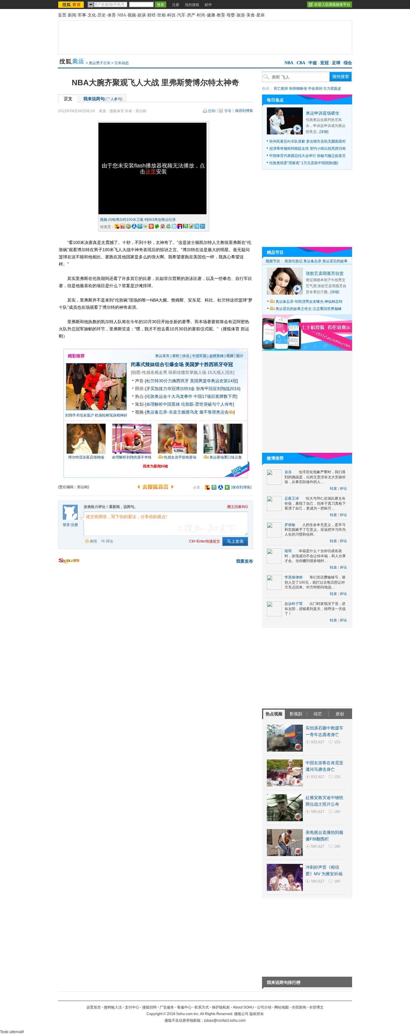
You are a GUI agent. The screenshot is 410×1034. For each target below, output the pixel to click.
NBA (121, 15)
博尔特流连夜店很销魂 (86, 457)
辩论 (109, 541)
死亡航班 (281, 88)
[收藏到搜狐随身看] (227, 487)
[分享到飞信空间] (191, 226)
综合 (348, 63)
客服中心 (184, 1007)
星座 (260, 15)
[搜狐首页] (71, 4)
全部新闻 (299, 1007)
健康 (211, 15)
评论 (343, 488)
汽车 (181, 15)
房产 (191, 15)
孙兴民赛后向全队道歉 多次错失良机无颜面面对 (307, 141)
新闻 (72, 15)
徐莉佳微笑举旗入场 (187, 372)
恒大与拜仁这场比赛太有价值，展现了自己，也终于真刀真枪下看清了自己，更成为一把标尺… (315, 503)
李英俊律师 (294, 577)
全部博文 (316, 1007)
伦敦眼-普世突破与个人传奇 (207, 404)
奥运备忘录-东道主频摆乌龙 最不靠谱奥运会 (187, 412)
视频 (132, 15)
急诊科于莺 (294, 604)
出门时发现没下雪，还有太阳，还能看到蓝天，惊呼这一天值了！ (315, 609)
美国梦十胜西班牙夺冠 (209, 364)
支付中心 (132, 1007)
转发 (333, 488)
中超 (313, 63)
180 (337, 812)
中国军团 (199, 356)
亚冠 (324, 63)
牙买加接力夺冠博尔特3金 (170, 388)
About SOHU (243, 1007)
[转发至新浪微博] (122, 226)
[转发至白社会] (174, 226)
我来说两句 (102, 98)
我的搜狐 (192, 5)
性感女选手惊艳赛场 (180, 457)
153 (337, 742)
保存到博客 (244, 111)
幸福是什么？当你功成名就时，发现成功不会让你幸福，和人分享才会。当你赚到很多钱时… (315, 556)
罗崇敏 (290, 525)
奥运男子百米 (99, 63)
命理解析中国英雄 (163, 404)
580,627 (317, 812)
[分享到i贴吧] (179, 226)
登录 (66, 525)
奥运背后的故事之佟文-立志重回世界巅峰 (309, 309)
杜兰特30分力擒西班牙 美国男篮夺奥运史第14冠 (191, 380)
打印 (212, 111)
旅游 (241, 15)
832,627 (317, 742)
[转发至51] (202, 226)
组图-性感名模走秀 (149, 372)
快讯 (185, 356)
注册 (175, 5)
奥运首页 (162, 356)
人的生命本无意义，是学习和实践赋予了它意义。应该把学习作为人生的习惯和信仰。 (315, 530)
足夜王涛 (292, 498)
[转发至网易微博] (162, 226)
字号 (227, 111)
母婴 (231, 15)
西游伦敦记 (294, 261)
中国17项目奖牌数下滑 (215, 396)
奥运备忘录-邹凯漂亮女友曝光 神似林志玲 (309, 301)
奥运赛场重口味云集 (226, 457)
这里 (150, 172)
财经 (151, 15)
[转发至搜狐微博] (117, 226)
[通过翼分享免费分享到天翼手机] (145, 226)
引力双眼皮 (332, 88)
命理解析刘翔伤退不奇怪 (132, 457)
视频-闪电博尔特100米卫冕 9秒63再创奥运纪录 (138, 220)
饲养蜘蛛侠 (298, 88)
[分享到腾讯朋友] (157, 226)
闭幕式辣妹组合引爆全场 (157, 364)
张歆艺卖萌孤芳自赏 (325, 273)
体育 (111, 15)
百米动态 (121, 63)
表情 (93, 541)
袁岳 (288, 472)
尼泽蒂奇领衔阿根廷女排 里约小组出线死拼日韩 (307, 148)
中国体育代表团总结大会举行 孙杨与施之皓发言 (307, 156)
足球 (336, 63)
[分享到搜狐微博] (207, 487)
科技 (171, 15)
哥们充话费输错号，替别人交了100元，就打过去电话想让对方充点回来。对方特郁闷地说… (315, 582)
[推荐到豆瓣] (185, 226)
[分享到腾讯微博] (139, 226)
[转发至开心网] (151, 226)
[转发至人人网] (134, 226)
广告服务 (167, 1007)
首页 (62, 15)
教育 (221, 15)
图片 (239, 356)
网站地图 (281, 1007)
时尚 (201, 15)
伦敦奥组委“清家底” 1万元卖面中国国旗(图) (303, 163)
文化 (92, 15)
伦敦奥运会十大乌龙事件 (169, 396)
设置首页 (93, 1007)
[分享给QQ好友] (214, 487)
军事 (82, 15)
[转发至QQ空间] (128, 226)
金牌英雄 (216, 356)
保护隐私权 (221, 1007)
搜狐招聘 (149, 1007)
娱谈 (141, 15)
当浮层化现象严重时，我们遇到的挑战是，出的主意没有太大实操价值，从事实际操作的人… (315, 477)
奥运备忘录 (312, 261)
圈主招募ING (237, 507)
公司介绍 (264, 1007)
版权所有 (256, 1014)
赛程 (175, 356)
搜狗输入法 (113, 1007)
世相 (161, 15)
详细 (323, 132)
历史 (102, 15)
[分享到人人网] (220, 487)
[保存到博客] (241, 487)
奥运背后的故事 (335, 261)
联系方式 (201, 1007)
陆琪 (288, 551)
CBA (301, 63)
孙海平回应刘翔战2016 (217, 388)
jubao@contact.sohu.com (225, 1020)
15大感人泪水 (220, 372)
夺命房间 (315, 88)
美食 (250, 15)
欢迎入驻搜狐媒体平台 (332, 4)
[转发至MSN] (168, 226)
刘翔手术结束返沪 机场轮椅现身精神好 (96, 415)
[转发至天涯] (196, 226)
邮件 (208, 5)
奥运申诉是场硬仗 (322, 113)
